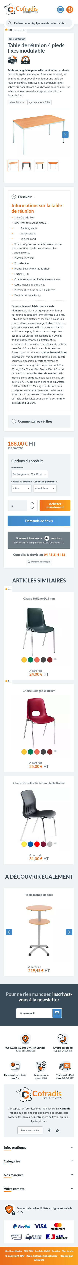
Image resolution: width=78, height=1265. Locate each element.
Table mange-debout (39, 894)
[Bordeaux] (43, 844)
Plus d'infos (15, 102)
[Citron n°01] (24, 660)
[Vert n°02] (30, 660)
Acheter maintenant (55, 505)
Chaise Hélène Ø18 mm (39, 598)
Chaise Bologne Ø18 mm (39, 690)
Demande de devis (39, 521)
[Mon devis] (60, 9)
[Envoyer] (57, 1013)
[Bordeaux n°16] (49, 660)
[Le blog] (57, 1130)
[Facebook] (49, 1130)
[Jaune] (24, 844)
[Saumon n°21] (37, 660)
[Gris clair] (49, 844)
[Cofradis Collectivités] (20, 9)
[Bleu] (30, 844)
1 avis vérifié (19, 30)
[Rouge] (37, 844)
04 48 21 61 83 (54, 555)
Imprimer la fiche (41, 102)
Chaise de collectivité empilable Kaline (39, 783)
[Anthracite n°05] (43, 660)
